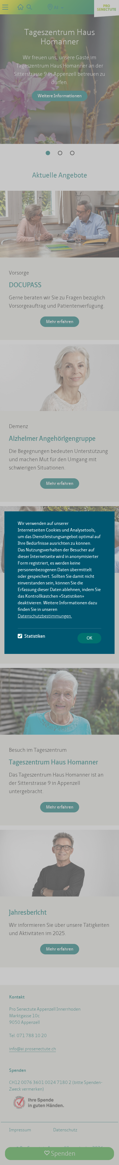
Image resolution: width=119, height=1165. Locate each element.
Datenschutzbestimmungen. (45, 616)
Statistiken (34, 636)
